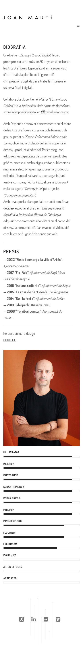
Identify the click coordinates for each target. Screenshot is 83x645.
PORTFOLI (9, 340)
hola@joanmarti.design (19, 333)
